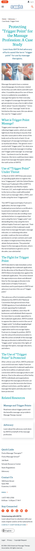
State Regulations (8, 468)
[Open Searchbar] (32, 7)
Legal (3, 540)
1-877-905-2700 (8, 498)
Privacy (9, 540)
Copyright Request (20, 540)
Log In (32, 2)
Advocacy (11, 19)
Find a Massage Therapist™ (12, 453)
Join (5, 2)
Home (4, 19)
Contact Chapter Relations (14, 525)
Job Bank (5, 460)
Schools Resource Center (11, 464)
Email (4, 492)
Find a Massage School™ (11, 457)
